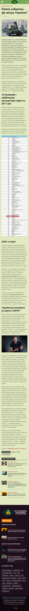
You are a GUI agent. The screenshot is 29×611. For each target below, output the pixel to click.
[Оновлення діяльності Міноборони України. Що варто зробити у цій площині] (4, 473)
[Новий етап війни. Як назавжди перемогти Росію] (4, 537)
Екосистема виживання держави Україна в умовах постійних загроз (17, 494)
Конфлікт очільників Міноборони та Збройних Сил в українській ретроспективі (17, 465)
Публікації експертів (13, 462)
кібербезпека (5, 591)
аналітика (4, 588)
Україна (16, 583)
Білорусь (17, 575)
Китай (19, 578)
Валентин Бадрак (20, 468)
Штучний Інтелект (16, 586)
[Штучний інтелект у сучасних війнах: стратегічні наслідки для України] (4, 549)
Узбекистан (9, 583)
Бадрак (13, 452)
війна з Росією (19, 588)
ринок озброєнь (6, 454)
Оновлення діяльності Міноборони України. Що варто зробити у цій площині (17, 475)
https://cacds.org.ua (14, 605)
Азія (18, 573)
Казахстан (13, 578)
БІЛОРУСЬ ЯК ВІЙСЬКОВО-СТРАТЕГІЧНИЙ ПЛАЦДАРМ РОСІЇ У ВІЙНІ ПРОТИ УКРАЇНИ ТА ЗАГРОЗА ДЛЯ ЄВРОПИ (17, 485)
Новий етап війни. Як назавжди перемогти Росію (16, 538)
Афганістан (5, 575)
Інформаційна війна (7, 573)
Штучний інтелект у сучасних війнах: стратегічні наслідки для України (17, 550)
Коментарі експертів (7, 6)
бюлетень (11, 588)
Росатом (8, 580)
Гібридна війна (5, 578)
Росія (24, 580)
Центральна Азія (6, 586)
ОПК (18, 452)
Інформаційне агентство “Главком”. (17, 448)
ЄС (22, 570)
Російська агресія (16, 580)
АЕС (15, 573)
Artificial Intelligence (7, 570)
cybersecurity (17, 570)
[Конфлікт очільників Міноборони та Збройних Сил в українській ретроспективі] (4, 463)
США (3, 583)
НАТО (24, 578)
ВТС (22, 575)
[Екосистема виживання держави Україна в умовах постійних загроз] (4, 493)
